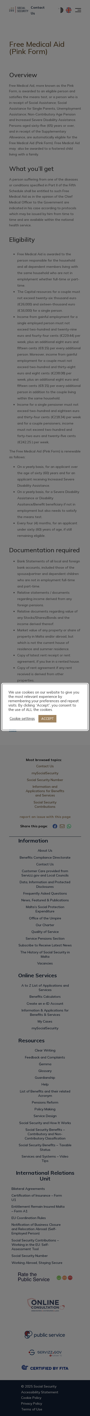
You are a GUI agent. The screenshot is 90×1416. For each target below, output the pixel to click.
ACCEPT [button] (47, 719)
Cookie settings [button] (22, 718)
